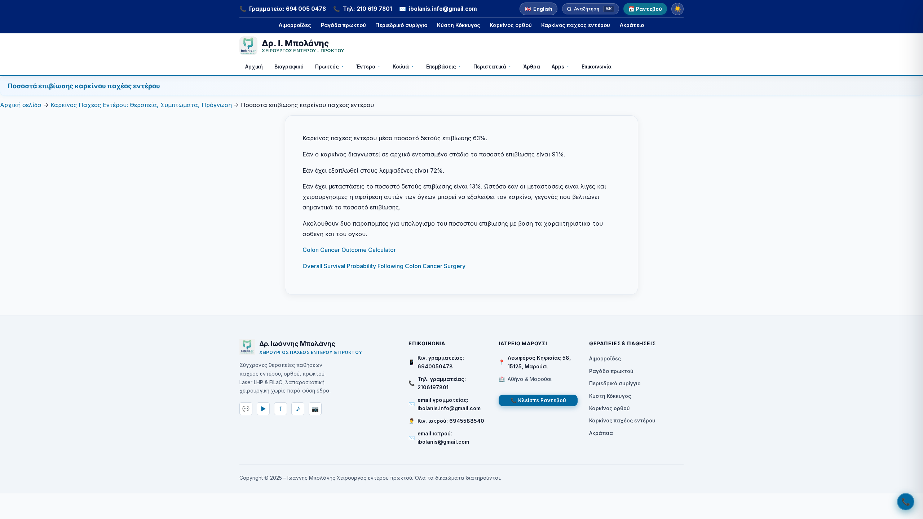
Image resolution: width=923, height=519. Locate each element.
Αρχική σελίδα (20, 104)
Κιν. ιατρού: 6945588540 (451, 421)
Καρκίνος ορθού (511, 25)
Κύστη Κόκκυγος (458, 25)
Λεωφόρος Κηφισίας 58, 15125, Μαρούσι (539, 362)
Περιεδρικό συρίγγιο (401, 25)
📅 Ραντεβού (645, 9)
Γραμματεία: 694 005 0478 (287, 8)
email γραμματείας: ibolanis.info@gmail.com (449, 404)
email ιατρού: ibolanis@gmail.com (443, 437)
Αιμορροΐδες (295, 25)
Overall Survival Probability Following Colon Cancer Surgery (383, 266)
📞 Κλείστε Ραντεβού (538, 400)
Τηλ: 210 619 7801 (367, 8)
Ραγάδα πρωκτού (343, 25)
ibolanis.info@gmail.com (443, 8)
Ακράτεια (632, 25)
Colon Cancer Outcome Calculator (349, 249)
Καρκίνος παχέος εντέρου (575, 25)
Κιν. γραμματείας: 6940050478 (441, 362)
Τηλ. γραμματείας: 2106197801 (442, 383)
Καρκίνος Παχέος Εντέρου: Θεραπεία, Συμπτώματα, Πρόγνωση (141, 104)
